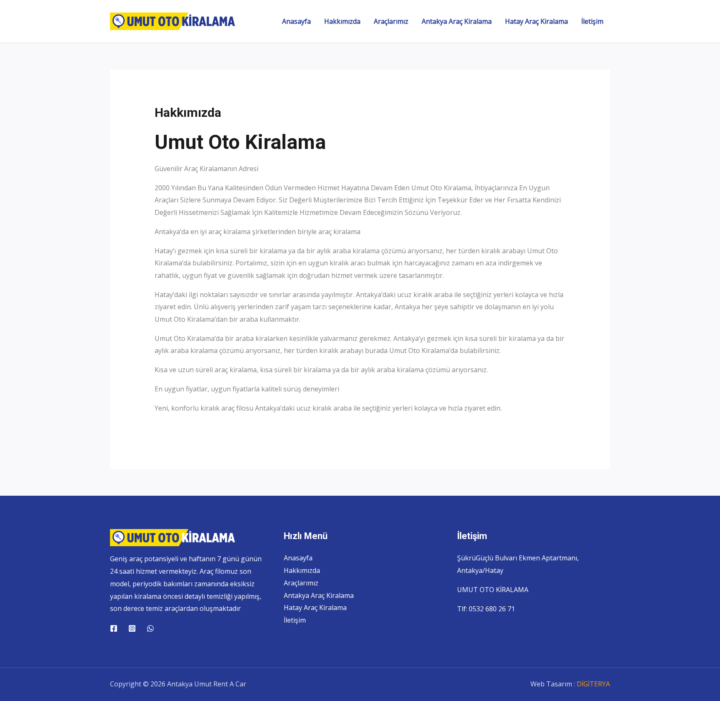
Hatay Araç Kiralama (536, 21)
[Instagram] (132, 628)
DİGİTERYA (593, 683)
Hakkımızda (342, 21)
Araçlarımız (391, 21)
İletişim (592, 21)
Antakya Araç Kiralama (457, 21)
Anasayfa (296, 21)
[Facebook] (114, 628)
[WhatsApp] (150, 628)
